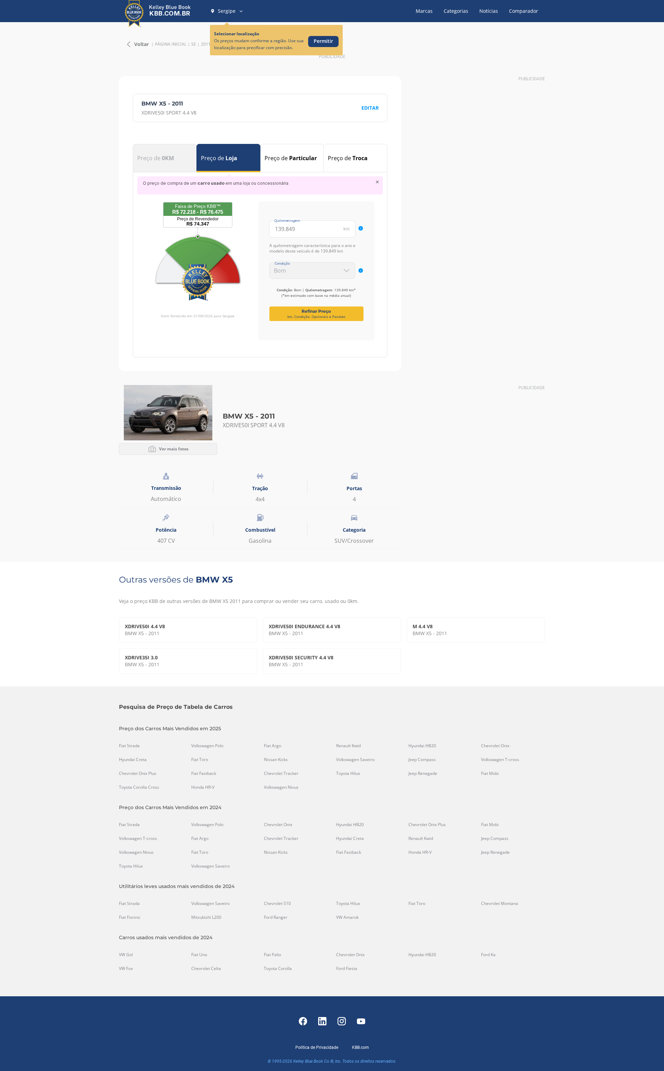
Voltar (141, 44)
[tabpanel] (260, 258)
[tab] (165, 158)
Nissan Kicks (276, 759)
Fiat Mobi (490, 773)
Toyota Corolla (278, 968)
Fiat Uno (199, 955)
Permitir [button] (323, 41)
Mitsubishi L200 (206, 917)
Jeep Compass (422, 759)
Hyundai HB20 (422, 746)
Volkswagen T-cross (500, 759)
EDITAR (370, 107)
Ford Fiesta (346, 968)
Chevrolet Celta (206, 968)
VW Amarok (347, 917)
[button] (227, 11)
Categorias (456, 11)
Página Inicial (170, 44)
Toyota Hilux (348, 773)
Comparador (523, 11)
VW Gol (126, 955)
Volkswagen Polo (207, 746)
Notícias (488, 11)
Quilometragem (287, 220)
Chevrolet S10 (277, 903)
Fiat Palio (272, 955)
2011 (206, 44)
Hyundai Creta (133, 759)
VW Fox (126, 968)
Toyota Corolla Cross (139, 787)
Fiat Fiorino (129, 917)
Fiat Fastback (203, 773)
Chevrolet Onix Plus (137, 773)
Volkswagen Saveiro (355, 759)
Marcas (424, 11)
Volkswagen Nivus (281, 787)
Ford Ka (488, 955)
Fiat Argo (272, 746)
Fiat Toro (199, 759)
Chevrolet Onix (495, 746)
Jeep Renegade (422, 773)
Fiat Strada (129, 746)
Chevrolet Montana (499, 903)
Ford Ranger (275, 917)
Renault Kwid (348, 746)
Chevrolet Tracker (281, 773)
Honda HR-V (202, 787)
